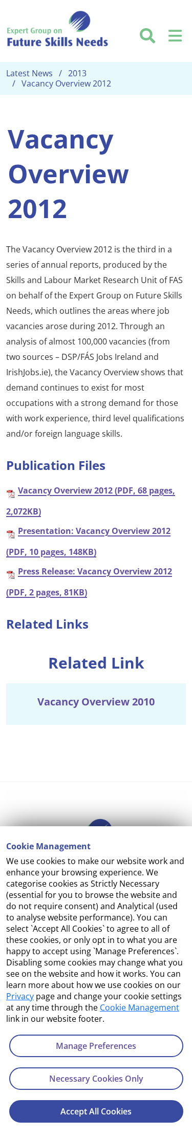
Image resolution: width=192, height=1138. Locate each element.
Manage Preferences (96, 1045)
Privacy (20, 996)
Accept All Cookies (96, 1111)
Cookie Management (139, 1007)
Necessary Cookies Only (96, 1078)
